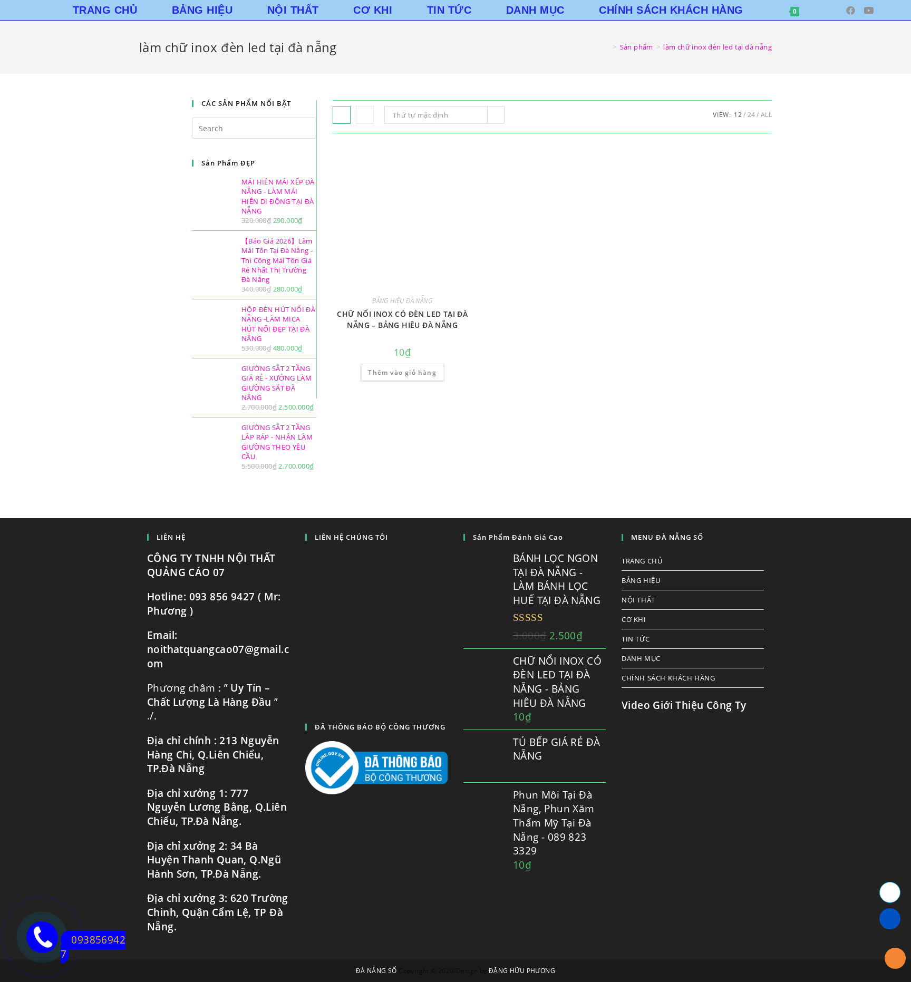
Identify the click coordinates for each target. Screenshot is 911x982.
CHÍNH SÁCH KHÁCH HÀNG (668, 678)
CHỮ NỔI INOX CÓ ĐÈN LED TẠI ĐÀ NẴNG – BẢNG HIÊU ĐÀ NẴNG (402, 319)
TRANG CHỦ (642, 561)
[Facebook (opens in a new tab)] (850, 10)
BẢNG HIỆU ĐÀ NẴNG (402, 300)
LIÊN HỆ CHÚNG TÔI (351, 537)
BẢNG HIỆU (641, 580)
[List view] (365, 115)
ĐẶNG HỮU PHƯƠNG (522, 970)
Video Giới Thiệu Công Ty (684, 705)
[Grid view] (342, 115)
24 (751, 114)
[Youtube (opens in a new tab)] (868, 10)
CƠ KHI (634, 619)
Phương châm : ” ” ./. (212, 702)
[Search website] (823, 10)
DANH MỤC (641, 658)
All (766, 114)
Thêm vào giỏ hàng (402, 372)
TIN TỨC (636, 639)
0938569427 (93, 947)
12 (738, 114)
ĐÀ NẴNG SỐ (376, 970)
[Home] (606, 47)
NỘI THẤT (638, 600)
